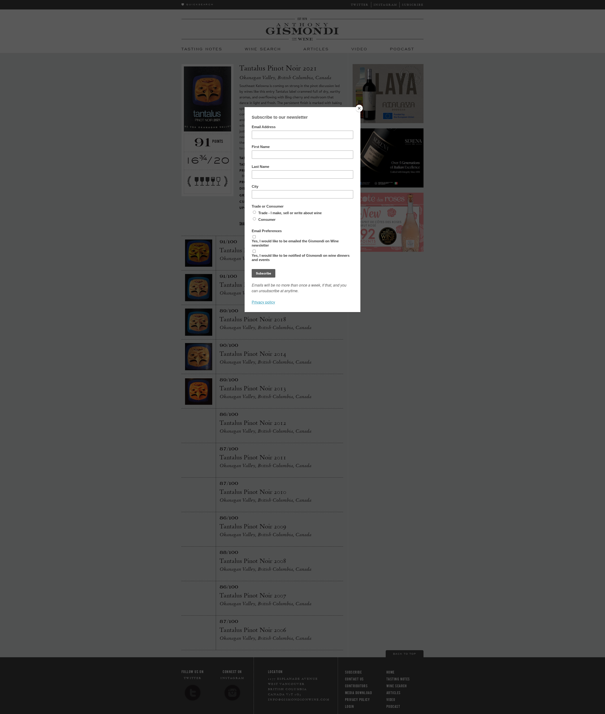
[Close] (359, 108)
